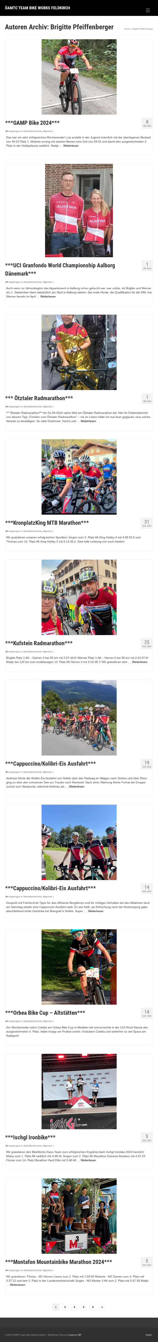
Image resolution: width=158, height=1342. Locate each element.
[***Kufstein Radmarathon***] (79, 597)
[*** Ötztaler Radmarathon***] (79, 352)
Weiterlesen (71, 145)
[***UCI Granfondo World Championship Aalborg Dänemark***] (79, 210)
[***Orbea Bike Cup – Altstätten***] (79, 967)
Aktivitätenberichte (32, 131)
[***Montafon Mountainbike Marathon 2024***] (79, 1216)
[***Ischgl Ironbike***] (79, 1091)
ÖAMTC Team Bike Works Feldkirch (37, 7)
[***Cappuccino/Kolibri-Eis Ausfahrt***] (79, 717)
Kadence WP (75, 1335)
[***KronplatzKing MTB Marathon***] (79, 477)
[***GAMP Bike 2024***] (79, 77)
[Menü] (148, 11)
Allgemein (47, 131)
